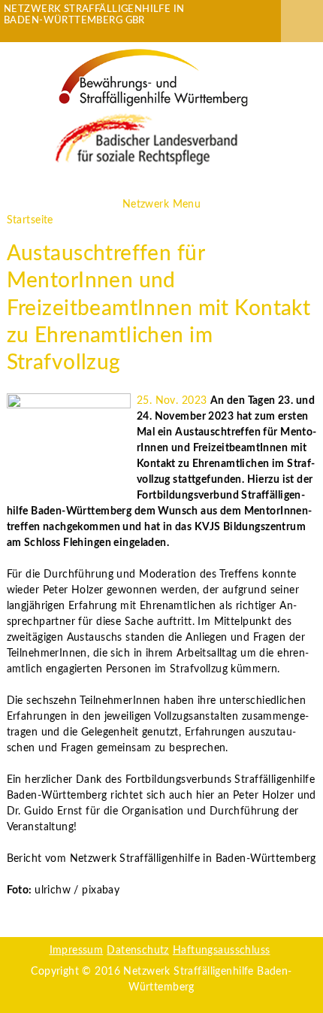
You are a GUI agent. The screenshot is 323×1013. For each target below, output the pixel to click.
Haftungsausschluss (221, 950)
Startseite (30, 220)
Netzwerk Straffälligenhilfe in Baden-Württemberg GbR (94, 15)
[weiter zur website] (153, 77)
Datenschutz (138, 950)
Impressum (77, 950)
